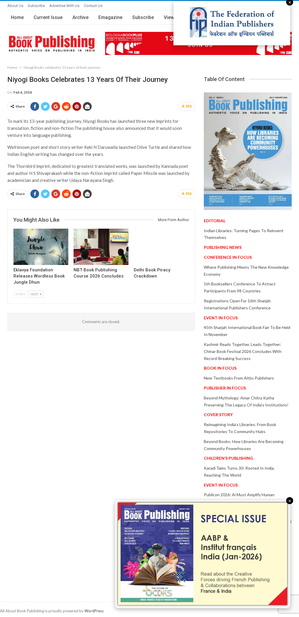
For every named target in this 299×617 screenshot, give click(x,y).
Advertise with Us (64, 6)
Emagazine (110, 17)
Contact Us (93, 6)
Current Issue (48, 17)
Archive (80, 17)
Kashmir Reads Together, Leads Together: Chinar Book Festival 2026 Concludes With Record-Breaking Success (242, 351)
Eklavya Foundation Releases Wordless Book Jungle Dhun (39, 276)
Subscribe (36, 6)
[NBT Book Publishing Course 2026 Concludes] (101, 247)
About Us (15, 6)
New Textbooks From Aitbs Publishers (239, 377)
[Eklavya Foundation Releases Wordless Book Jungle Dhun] (40, 247)
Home (17, 17)
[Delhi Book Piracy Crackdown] (161, 247)
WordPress (94, 611)
